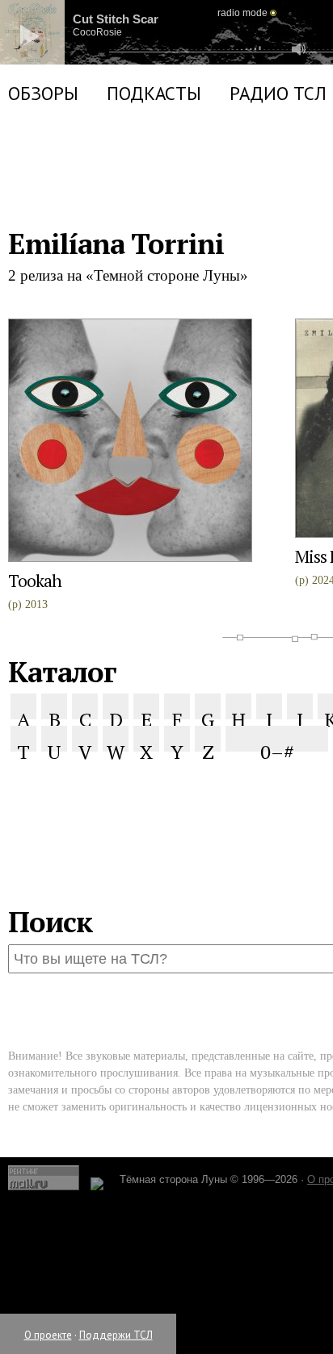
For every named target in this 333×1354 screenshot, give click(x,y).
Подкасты (154, 190)
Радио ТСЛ (278, 190)
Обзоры (43, 190)
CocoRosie (109, 68)
